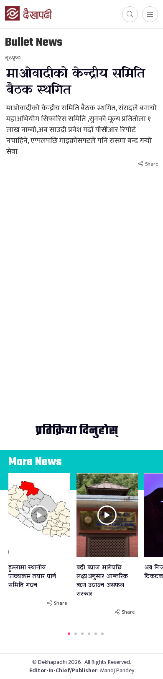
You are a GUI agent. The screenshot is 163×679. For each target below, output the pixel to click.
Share (151, 164)
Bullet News (34, 43)
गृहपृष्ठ (12, 58)
